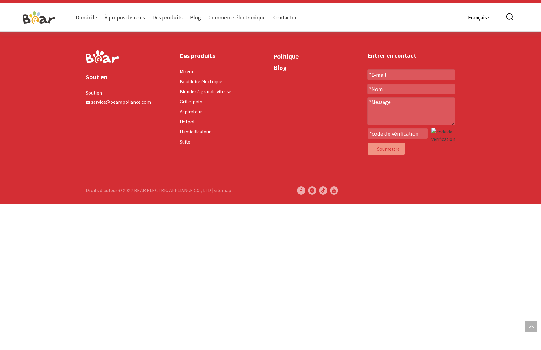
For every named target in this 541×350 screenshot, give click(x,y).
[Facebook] (301, 190)
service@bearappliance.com (121, 102)
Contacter (284, 17)
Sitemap (222, 190)
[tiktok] (323, 190)
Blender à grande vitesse (205, 91)
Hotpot (187, 121)
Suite (185, 141)
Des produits (167, 17)
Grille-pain (191, 101)
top (531, 326)
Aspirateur (191, 111)
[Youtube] (334, 190)
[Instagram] (312, 190)
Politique (286, 56)
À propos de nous (125, 17)
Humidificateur (195, 131)
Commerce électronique (237, 17)
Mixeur (186, 71)
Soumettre (388, 149)
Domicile (86, 17)
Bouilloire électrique (201, 81)
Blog (195, 17)
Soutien (94, 93)
